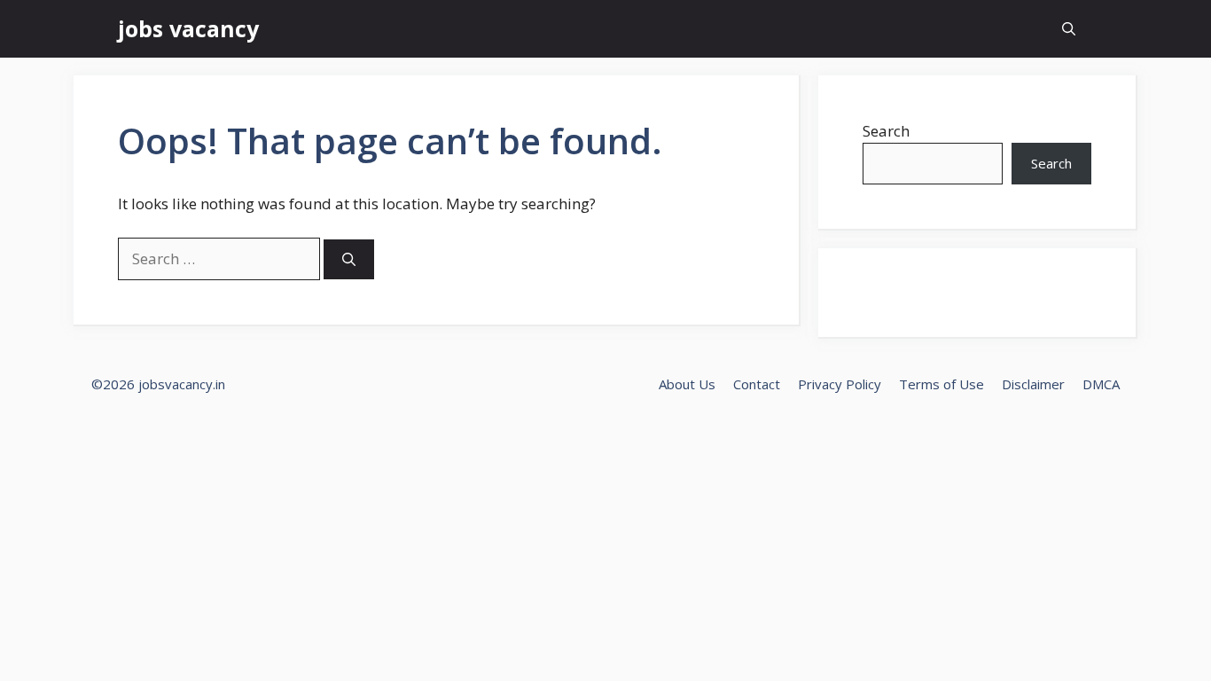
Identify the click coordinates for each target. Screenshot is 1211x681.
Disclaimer (1033, 384)
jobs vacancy (188, 28)
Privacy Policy (839, 384)
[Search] (349, 259)
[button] (1068, 29)
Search (886, 131)
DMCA (1101, 384)
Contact (756, 384)
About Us (687, 384)
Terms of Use (941, 384)
